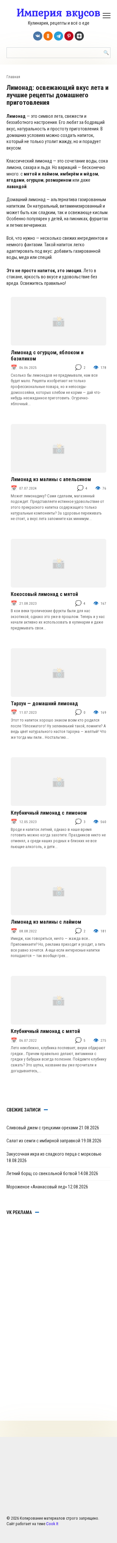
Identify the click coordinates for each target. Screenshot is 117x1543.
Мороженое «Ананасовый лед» (36, 1186)
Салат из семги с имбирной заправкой (43, 1140)
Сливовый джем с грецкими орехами (42, 1127)
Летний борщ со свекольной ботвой (41, 1173)
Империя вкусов (58, 12)
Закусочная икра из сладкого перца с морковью (53, 1154)
